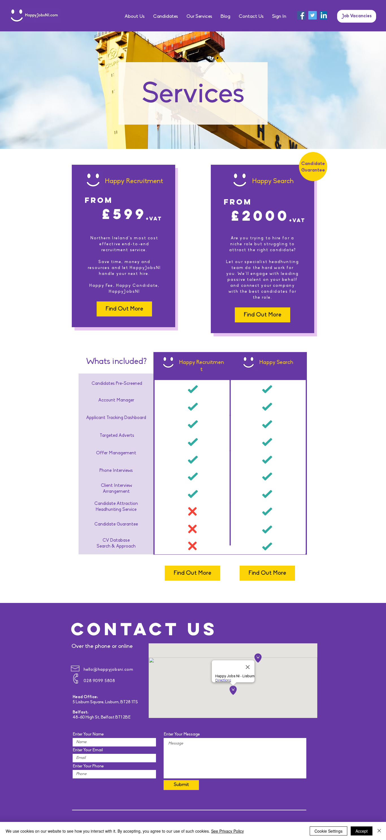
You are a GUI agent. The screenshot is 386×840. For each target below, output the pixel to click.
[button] (279, 16)
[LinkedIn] (324, 15)
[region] (230, 545)
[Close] (379, 830)
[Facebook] (301, 15)
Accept (361, 831)
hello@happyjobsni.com (108, 670)
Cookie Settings (328, 831)
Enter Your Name (88, 734)
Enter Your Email (88, 750)
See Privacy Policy (227, 831)
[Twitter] (312, 15)
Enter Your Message (182, 734)
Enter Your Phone (88, 766)
